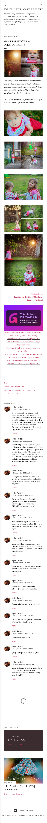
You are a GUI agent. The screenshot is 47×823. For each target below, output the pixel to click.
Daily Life (13, 387)
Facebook (18, 297)
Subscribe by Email (35, 300)
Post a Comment (17, 794)
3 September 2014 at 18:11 (22, 600)
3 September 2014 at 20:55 (23, 633)
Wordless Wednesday (12, 394)
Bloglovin (38, 297)
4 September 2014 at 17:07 (23, 649)
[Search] (41, 4)
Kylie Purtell (17, 407)
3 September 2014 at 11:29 (22, 473)
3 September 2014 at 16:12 (22, 563)
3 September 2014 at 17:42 (23, 583)
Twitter (28, 297)
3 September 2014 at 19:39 (23, 616)
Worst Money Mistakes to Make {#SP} (23, 360)
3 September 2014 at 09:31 (23, 409)
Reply (14, 433)
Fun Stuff (20, 387)
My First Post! (17, 740)
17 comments (19, 744)
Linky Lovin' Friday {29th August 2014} (23, 338)
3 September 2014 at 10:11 (22, 441)
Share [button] (6, 383)
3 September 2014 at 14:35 (23, 540)
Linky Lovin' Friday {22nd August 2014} (23, 363)
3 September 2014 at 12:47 (23, 495)
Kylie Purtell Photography (14, 390)
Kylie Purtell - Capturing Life (23, 9)
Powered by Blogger (25, 810)
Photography (30, 390)
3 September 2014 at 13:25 (23, 518)
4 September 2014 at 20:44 (23, 664)
